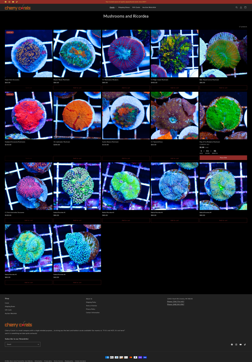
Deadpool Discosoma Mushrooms (15, 142)
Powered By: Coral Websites (25, 361)
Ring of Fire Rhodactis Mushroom (210, 142)
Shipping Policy (91, 302)
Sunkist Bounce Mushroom (110, 142)
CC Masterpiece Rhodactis (110, 80)
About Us (89, 299)
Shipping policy (69, 361)
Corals (7, 303)
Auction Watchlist (11, 313)
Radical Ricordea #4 (206, 212)
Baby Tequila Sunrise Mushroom (209, 80)
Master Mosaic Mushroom (61, 80)
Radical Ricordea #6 (59, 274)
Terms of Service (91, 305)
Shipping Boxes (10, 306)
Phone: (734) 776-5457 (175, 301)
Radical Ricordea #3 (157, 212)
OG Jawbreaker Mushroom (62, 142)
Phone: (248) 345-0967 (175, 304)
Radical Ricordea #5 (11, 274)
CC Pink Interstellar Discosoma (14, 212)
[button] (113, 7)
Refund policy (38, 361)
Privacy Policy (90, 309)
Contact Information (93, 312)
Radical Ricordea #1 (59, 212)
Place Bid (223, 158)
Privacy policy (48, 361)
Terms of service (58, 361)
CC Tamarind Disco (157, 142)
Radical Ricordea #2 (108, 212)
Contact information (80, 361)
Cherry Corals (13, 361)
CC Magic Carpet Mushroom (159, 80)
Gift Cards (8, 310)
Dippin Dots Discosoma (12, 80)
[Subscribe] (38, 344)
